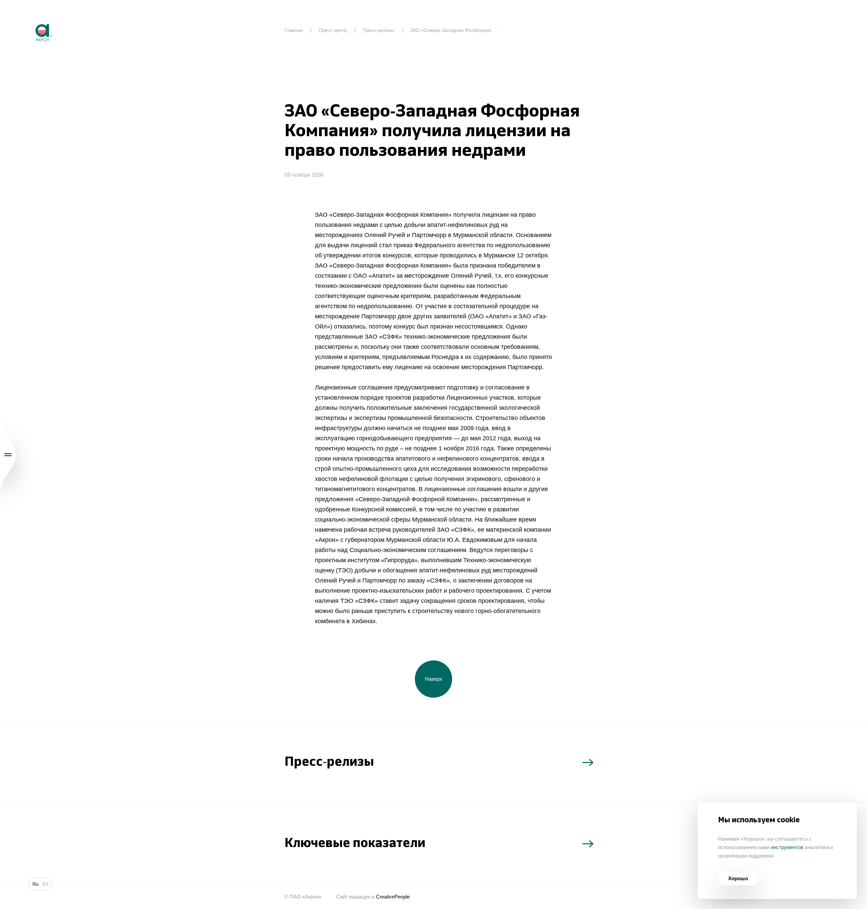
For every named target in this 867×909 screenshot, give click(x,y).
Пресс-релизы (378, 30)
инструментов (787, 847)
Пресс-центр (333, 30)
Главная (293, 30)
